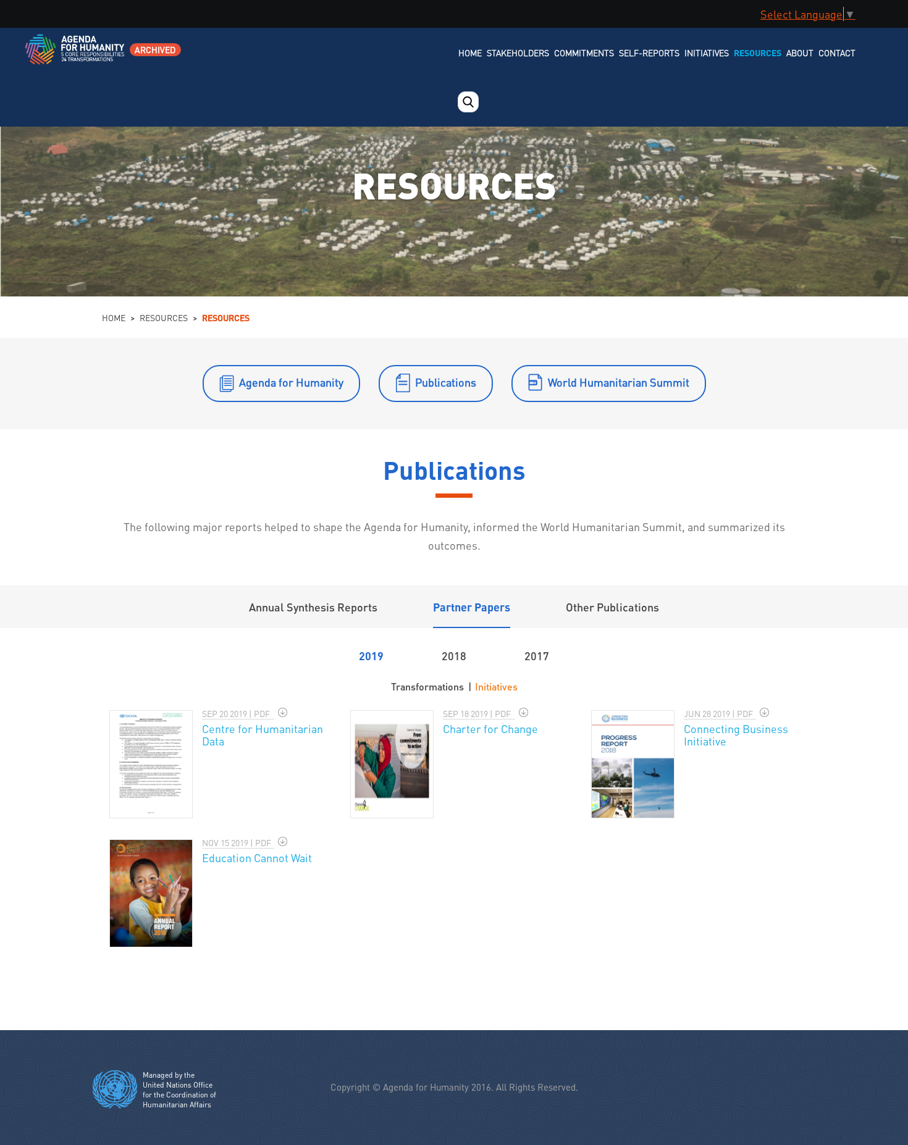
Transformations (427, 686)
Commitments (584, 52)
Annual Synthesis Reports (313, 607)
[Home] (76, 57)
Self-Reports (649, 52)
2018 (454, 655)
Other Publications (612, 607)
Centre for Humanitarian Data (262, 734)
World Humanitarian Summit (618, 382)
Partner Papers (471, 607)
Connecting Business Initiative (736, 734)
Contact (836, 52)
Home (470, 52)
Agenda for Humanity (291, 382)
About (799, 52)
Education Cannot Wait (257, 857)
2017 (536, 655)
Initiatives (706, 52)
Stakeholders (518, 52)
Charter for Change (490, 728)
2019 (371, 655)
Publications (445, 382)
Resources (757, 52)
